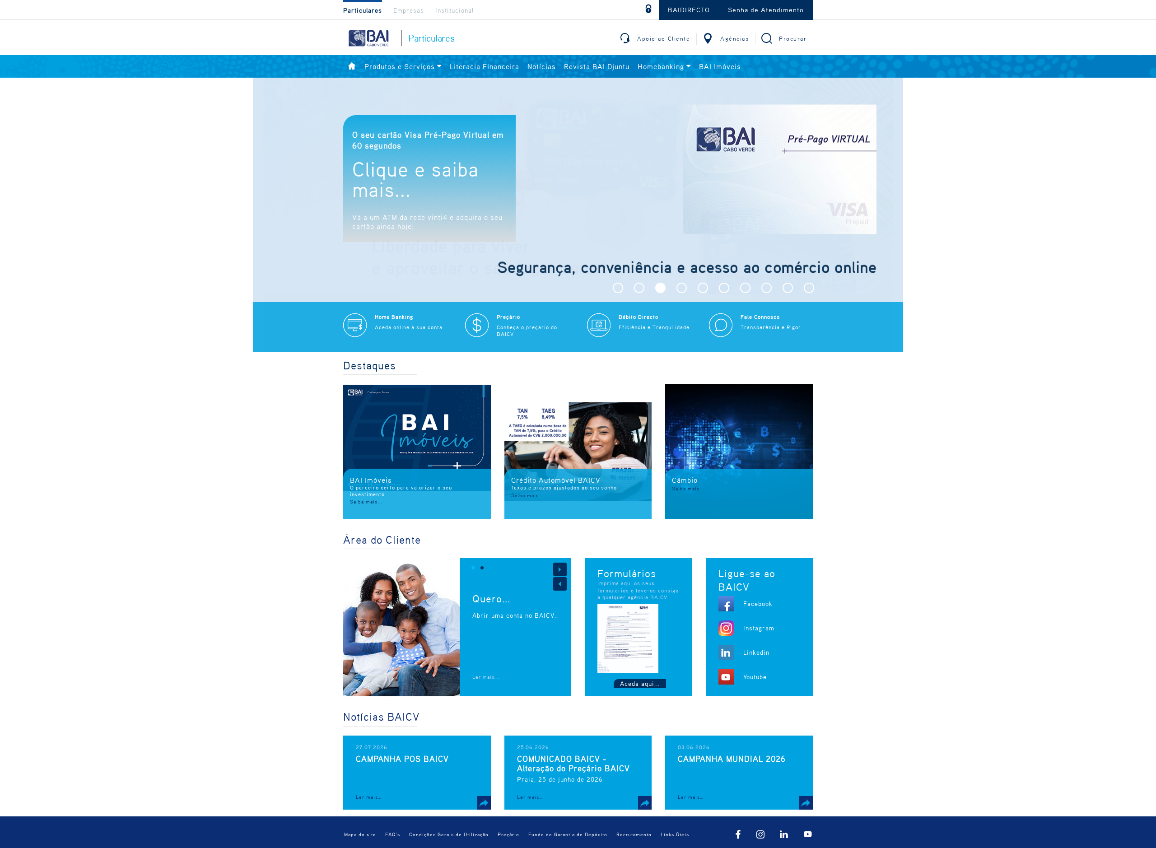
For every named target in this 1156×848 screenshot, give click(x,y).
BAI (368, 38)
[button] (618, 288)
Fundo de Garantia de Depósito (567, 834)
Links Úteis (675, 834)
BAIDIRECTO (689, 9)
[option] (578, 215)
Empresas (408, 10)
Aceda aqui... (640, 683)
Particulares (362, 10)
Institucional (454, 10)
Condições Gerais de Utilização (449, 834)
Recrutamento (634, 834)
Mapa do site (360, 834)
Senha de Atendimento (766, 9)
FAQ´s (392, 834)
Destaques (369, 365)
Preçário (508, 834)
